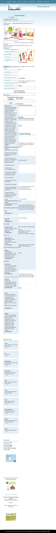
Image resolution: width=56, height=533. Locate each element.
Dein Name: (19, 85)
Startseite (9, 1)
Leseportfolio (7, 80)
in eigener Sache (8, 59)
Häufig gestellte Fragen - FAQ (10, 82)
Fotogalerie (39, 1)
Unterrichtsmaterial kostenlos (10, 51)
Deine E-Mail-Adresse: (19, 91)
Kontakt (19, 1)
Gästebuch (46, 1)
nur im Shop (7, 56)
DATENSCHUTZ (7, 72)
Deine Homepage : (19, 98)
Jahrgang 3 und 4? (8, 85)
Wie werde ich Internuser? (10, 77)
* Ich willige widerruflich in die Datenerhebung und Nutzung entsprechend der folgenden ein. (19, 119)
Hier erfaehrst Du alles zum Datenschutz (36, 531)
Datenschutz (32, 1)
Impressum (25, 1)
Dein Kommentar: (19, 104)
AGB (5, 69)
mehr (7, 347)
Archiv (14, 1)
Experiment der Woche (9, 88)
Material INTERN (8, 54)
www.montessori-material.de (11, 494)
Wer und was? (7, 74)
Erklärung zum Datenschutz (25, 120)
